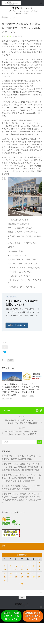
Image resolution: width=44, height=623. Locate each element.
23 (39, 573)
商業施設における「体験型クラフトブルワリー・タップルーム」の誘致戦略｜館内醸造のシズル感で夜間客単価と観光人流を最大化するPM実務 (22, 467)
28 (28, 577)
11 (10, 570)
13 (22, 570)
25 (10, 577)
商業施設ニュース (8, 17)
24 (5, 577)
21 (28, 573)
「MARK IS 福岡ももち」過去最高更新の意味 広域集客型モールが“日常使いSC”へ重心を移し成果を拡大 (10, 389)
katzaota (7, 37)
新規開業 (10, 360)
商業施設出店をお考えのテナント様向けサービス (32, 616)
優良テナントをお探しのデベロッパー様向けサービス (11, 616)
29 (33, 577)
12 (16, 570)
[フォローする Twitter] (40, 410)
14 (28, 570)
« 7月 (21, 584)
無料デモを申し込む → (16, 325)
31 (5, 580)
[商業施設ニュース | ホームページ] (15, 3)
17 (5, 573)
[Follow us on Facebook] (37, 410)
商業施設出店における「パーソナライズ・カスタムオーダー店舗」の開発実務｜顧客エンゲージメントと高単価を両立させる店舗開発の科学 (22, 478)
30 (39, 577)
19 (16, 573)
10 (5, 570)
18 (10, 573)
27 (22, 577)
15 (33, 570)
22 (33, 573)
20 (22, 573)
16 (39, 570)
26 (16, 577)
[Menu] (41, 3)
